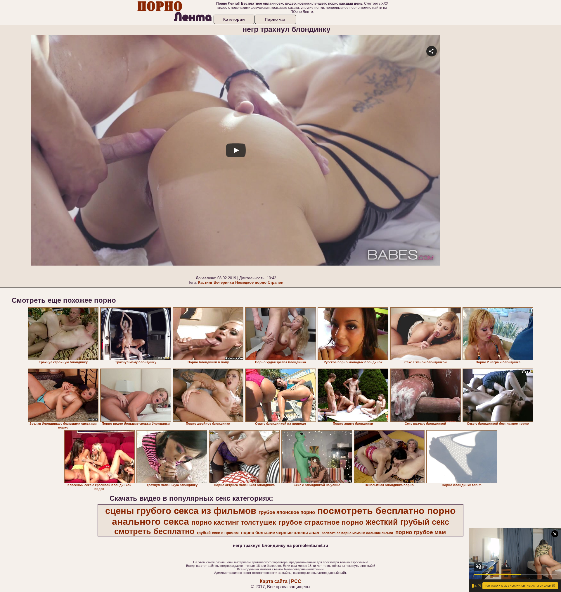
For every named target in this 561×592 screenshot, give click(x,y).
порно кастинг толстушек (233, 522)
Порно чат (275, 19)
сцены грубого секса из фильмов (180, 511)
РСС (296, 581)
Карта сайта (274, 581)
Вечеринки (224, 282)
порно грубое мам (420, 532)
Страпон (275, 282)
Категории (234, 19)
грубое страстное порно (320, 522)
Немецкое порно (250, 282)
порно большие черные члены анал (280, 532)
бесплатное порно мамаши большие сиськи (357, 533)
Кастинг (205, 282)
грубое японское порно (287, 512)
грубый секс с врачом (218, 533)
